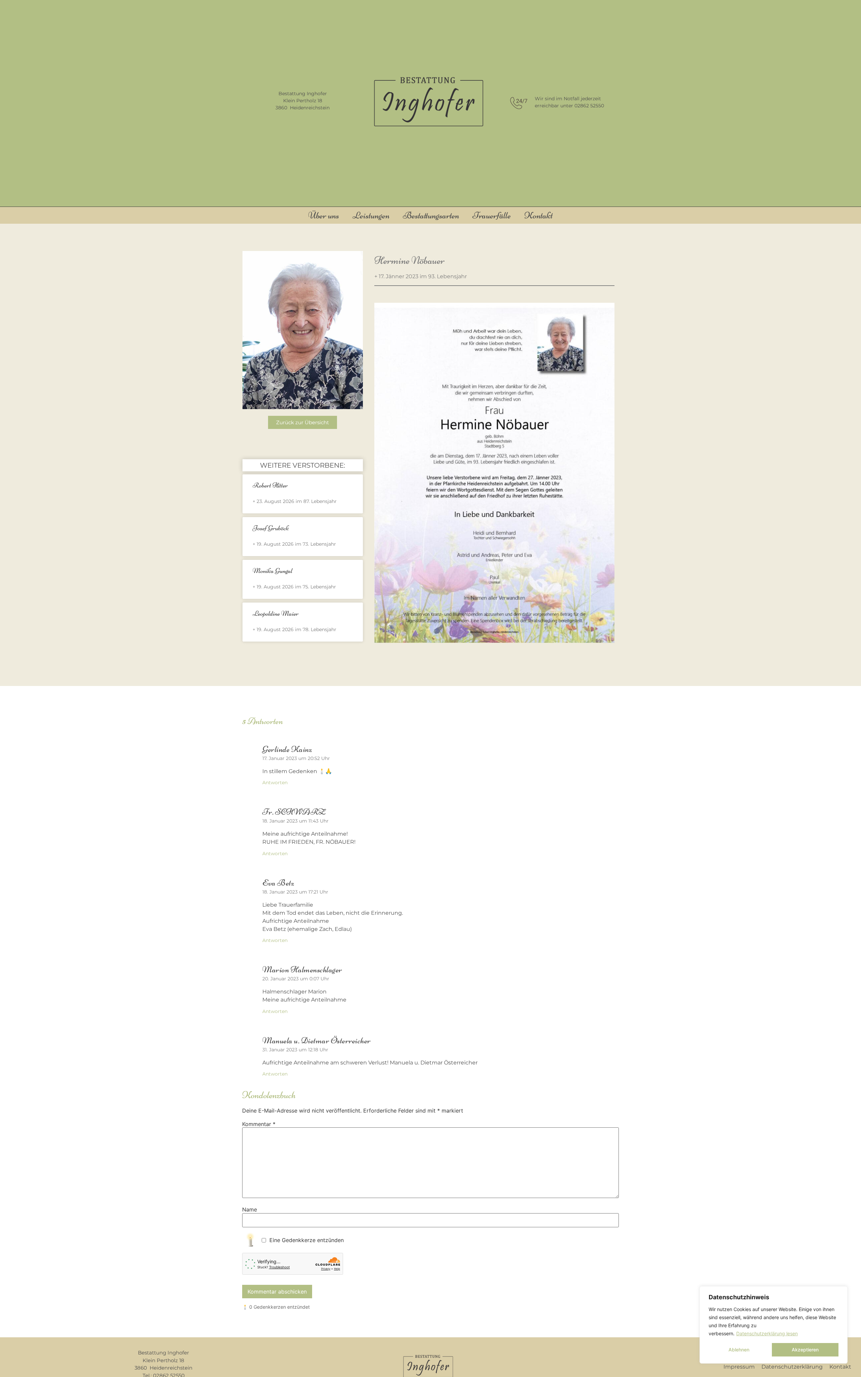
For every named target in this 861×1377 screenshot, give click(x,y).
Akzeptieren (805, 1349)
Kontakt (538, 215)
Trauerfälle (492, 215)
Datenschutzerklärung (792, 1367)
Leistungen (370, 215)
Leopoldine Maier (276, 613)
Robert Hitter (270, 485)
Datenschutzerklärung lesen (767, 1333)
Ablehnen (738, 1349)
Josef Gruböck (271, 528)
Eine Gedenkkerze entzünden (306, 1240)
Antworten (275, 783)
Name (249, 1209)
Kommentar (258, 1124)
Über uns (323, 215)
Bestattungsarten (431, 215)
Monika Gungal (272, 571)
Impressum (739, 1367)
